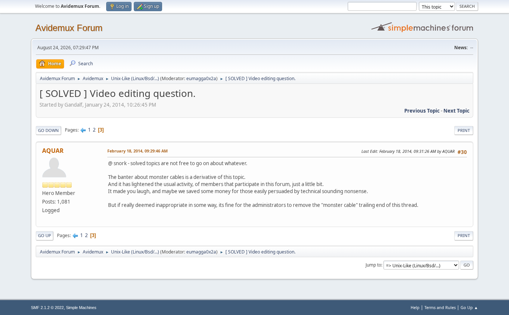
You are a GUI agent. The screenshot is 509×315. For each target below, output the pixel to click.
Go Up (44, 235)
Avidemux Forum (68, 28)
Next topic (456, 110)
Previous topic (422, 110)
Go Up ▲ (469, 307)
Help (415, 307)
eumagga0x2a (201, 78)
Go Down (48, 130)
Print (464, 130)
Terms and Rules (440, 307)
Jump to (373, 265)
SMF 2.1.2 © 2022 (47, 307)
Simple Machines (81, 307)
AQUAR (53, 151)
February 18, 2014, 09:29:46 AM (137, 151)
